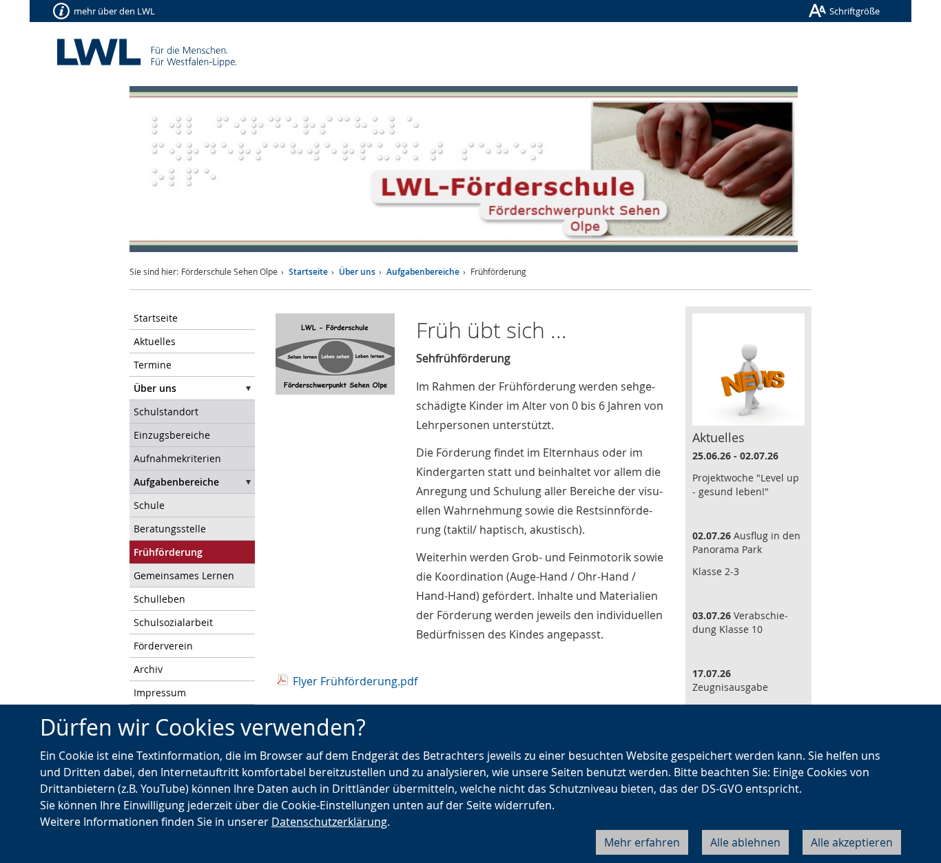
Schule (149, 505)
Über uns (357, 272)
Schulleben (159, 598)
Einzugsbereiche (172, 434)
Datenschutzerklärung (329, 821)
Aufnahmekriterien (177, 458)
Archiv (148, 669)
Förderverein (163, 645)
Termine (153, 364)
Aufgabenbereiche (422, 272)
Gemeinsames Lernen (184, 575)
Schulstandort (166, 411)
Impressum (160, 692)
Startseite (308, 272)
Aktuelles (155, 341)
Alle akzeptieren (852, 842)
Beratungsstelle (170, 528)
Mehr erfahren (642, 842)
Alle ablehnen (745, 842)
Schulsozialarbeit (173, 622)
